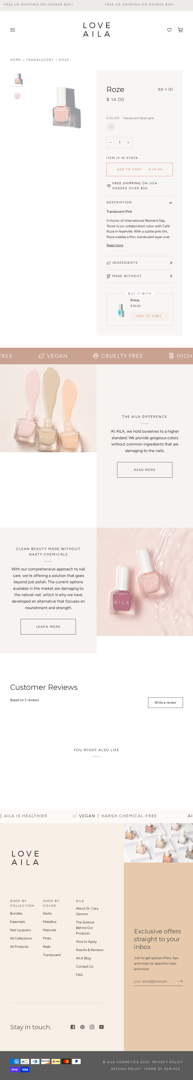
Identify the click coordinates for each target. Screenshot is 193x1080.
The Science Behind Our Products (85, 927)
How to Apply (86, 941)
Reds (47, 946)
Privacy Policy (167, 1062)
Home (15, 60)
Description (119, 202)
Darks (47, 913)
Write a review (165, 702)
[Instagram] (92, 1027)
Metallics (49, 922)
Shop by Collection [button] (22, 903)
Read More (145, 470)
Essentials (17, 922)
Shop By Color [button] (51, 903)
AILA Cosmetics (123, 1062)
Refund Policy (126, 1069)
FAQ (79, 975)
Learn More (48, 626)
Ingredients (125, 262)
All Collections (21, 938)
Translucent (40, 60)
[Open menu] (14, 30)
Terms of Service (162, 1069)
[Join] (176, 981)
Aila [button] (80, 901)
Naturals (49, 930)
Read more (115, 245)
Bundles (16, 913)
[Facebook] (73, 1027)
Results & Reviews (89, 950)
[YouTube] (101, 1027)
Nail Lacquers (20, 930)
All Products (19, 946)
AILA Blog (83, 958)
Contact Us (84, 966)
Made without (127, 276)
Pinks (47, 938)
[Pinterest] (82, 1027)
